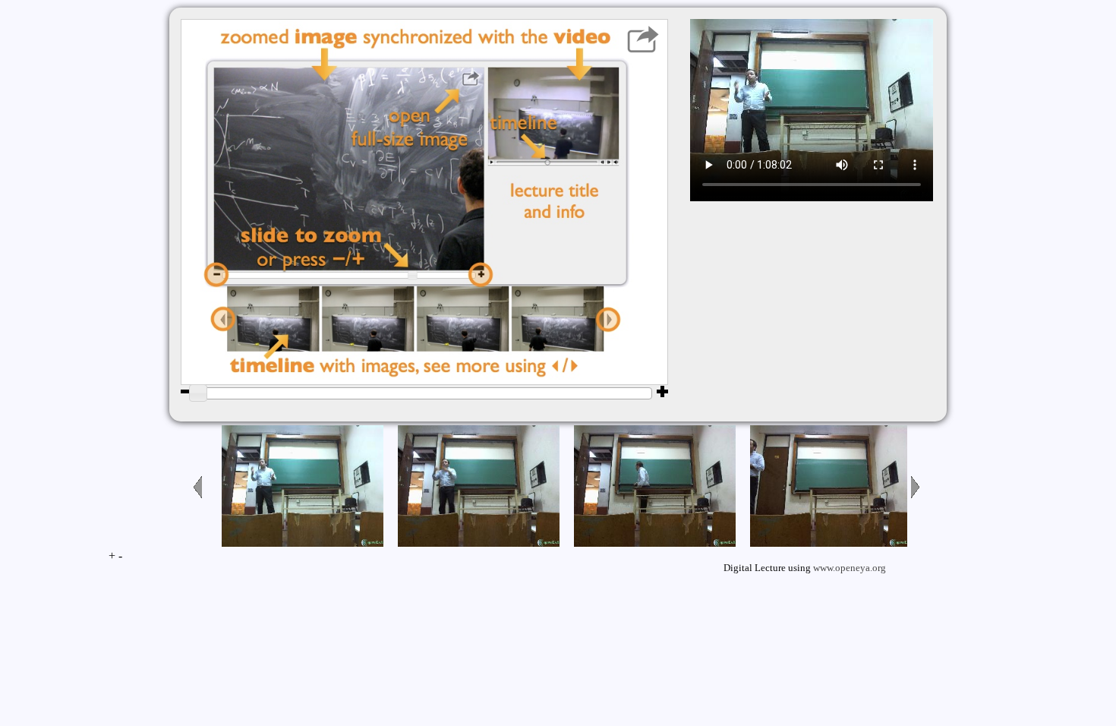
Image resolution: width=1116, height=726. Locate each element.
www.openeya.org (849, 568)
